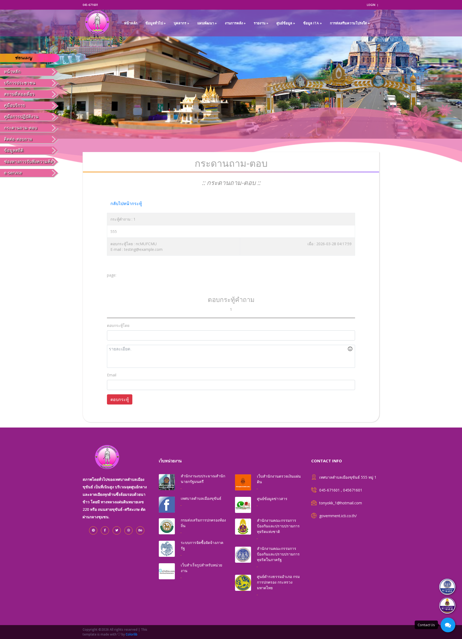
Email (111, 374)
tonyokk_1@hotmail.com (340, 502)
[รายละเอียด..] (231, 356)
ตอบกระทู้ (119, 399)
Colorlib (131, 634)
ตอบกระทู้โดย (118, 325)
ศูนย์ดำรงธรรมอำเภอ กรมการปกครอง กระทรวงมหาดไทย (278, 582)
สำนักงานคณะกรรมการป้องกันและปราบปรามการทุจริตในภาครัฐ (278, 554)
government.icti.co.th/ (338, 515)
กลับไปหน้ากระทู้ (126, 203)
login (371, 5)
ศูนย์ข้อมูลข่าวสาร (272, 498)
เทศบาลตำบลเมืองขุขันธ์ (201, 498)
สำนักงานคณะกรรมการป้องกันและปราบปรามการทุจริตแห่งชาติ (278, 526)
